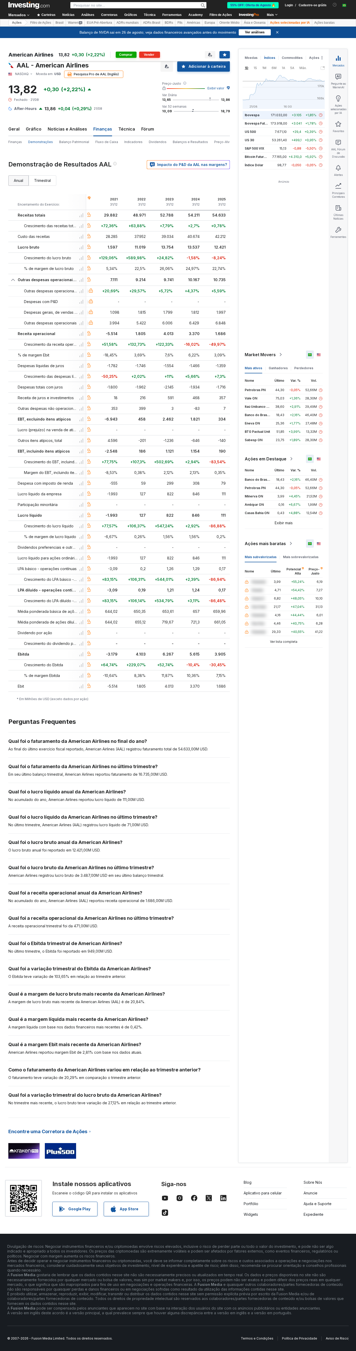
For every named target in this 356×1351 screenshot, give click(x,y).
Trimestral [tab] (42, 180)
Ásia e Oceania (255, 22)
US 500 (250, 132)
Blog (247, 1182)
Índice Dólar (254, 165)
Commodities (292, 58)
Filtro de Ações (221, 15)
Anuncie (310, 1193)
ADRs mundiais (127, 22)
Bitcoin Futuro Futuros (261, 157)
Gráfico (33, 129)
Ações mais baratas (265, 543)
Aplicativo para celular (263, 1193)
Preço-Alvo (223, 142)
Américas (193, 22)
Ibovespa (252, 115)
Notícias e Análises (67, 129)
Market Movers (260, 354)
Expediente (313, 1214)
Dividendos (158, 142)
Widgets (251, 1214)
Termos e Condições (257, 1338)
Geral (14, 129)
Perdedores (303, 368)
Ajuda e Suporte (318, 1203)
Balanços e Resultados (190, 142)
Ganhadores (278, 368)
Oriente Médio (229, 22)
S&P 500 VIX (254, 148)
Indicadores (133, 142)
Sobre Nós (313, 1182)
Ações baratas (324, 22)
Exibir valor (215, 88)
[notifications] (335, 4)
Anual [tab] (18, 180)
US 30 (249, 140)
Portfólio (251, 1203)
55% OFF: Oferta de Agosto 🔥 (252, 5)
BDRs (169, 22)
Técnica (126, 129)
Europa (210, 22)
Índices (269, 58)
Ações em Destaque (265, 458)
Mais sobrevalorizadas (300, 557)
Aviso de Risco (337, 1338)
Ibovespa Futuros (258, 123)
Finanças (15, 142)
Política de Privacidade (299, 1338)
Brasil (60, 22)
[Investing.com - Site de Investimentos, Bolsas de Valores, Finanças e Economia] (29, 5)
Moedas (251, 58)
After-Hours (25, 108)
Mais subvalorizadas (261, 557)
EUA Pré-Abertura (99, 22)
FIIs (179, 22)
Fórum (147, 129)
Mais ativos (253, 368)
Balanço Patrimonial (74, 142)
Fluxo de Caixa (106, 142)
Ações (17, 22)
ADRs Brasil (151, 22)
